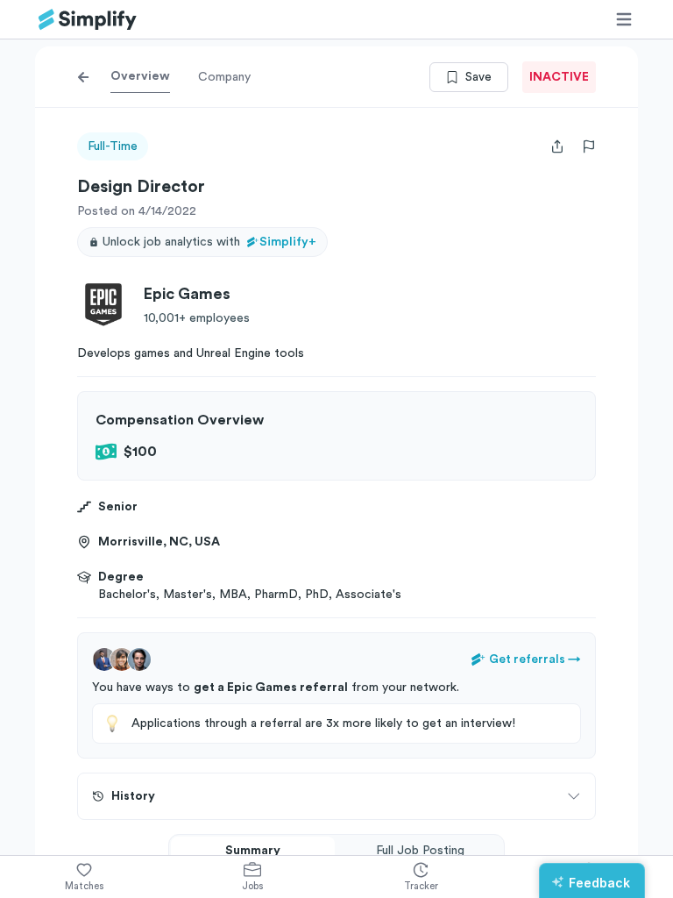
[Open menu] (624, 19)
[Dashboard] (87, 20)
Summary (252, 851)
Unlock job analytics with (209, 242)
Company (224, 77)
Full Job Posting (420, 851)
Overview (140, 76)
